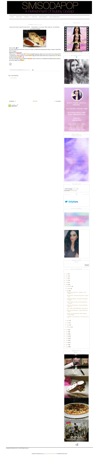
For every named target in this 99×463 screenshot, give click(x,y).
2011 (67, 342)
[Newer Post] (12, 101)
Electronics (43, 17)
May (68, 323)
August (69, 288)
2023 (67, 274)
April (68, 325)
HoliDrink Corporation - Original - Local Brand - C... (76, 293)
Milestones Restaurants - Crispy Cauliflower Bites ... (77, 311)
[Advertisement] (35, 89)
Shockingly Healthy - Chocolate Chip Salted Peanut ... (77, 299)
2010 (67, 344)
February (69, 327)
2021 (67, 278)
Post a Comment (13, 77)
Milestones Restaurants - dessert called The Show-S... (77, 306)
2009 (67, 346)
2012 (67, 340)
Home (12, 17)
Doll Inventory (54, 17)
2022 (67, 276)
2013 (67, 338)
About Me (19, 17)
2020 (67, 280)
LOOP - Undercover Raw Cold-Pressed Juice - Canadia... (77, 302)
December (69, 286)
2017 (67, 329)
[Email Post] (32, 69)
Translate (75, 190)
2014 (67, 336)
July (68, 290)
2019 (67, 282)
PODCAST (34, 17)
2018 (67, 284)
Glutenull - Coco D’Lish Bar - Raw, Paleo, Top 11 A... (78, 317)
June (68, 320)
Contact (27, 17)
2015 (67, 334)
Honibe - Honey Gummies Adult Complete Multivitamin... (77, 314)
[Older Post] (58, 101)
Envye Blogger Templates (50, 453)
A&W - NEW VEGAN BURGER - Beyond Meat (77, 308)
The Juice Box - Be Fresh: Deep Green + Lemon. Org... (77, 296)
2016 (67, 332)
